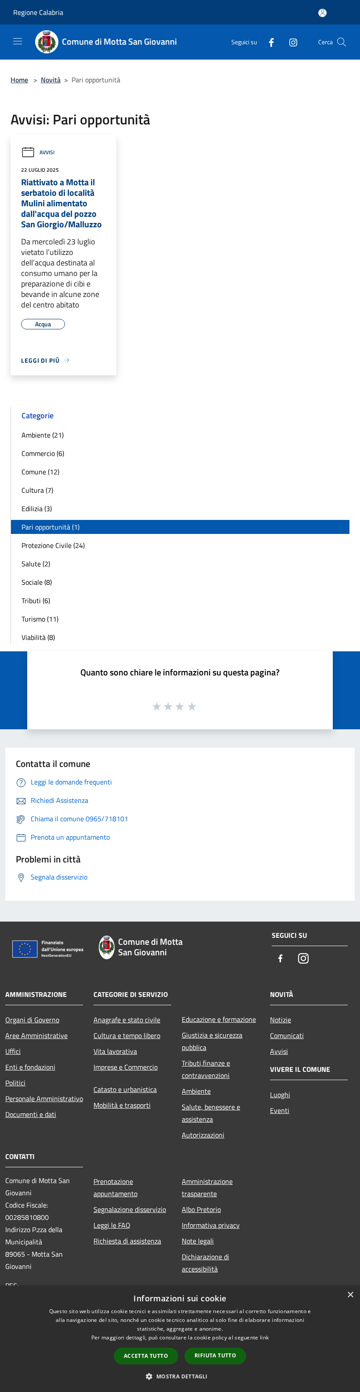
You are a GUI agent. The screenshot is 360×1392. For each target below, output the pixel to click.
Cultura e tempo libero (127, 1035)
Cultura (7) (37, 490)
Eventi (279, 1110)
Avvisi (47, 152)
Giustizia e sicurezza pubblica (212, 1041)
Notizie (280, 1019)
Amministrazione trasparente (207, 1187)
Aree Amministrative (36, 1035)
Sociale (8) (37, 582)
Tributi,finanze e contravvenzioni (206, 1069)
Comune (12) (40, 471)
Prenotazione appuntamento (115, 1187)
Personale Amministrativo (44, 1098)
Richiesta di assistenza (127, 1241)
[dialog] (180, 1339)
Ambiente (196, 1091)
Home (19, 79)
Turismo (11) (40, 619)
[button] (179, 1376)
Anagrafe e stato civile (127, 1019)
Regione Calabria (38, 12)
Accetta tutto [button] (146, 1356)
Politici (15, 1083)
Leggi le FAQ (112, 1225)
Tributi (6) (36, 600)
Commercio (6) (43, 453)
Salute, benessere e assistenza (211, 1113)
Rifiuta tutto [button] (215, 1355)
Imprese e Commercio (126, 1067)
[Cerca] (341, 42)
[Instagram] (290, 42)
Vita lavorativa (115, 1051)
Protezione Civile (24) (53, 545)
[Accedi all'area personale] (322, 13)
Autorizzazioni (203, 1135)
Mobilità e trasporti (122, 1105)
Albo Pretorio (201, 1209)
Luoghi (280, 1094)
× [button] (350, 1295)
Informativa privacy (211, 1225)
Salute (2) (36, 563)
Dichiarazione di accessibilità (205, 1262)
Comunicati (287, 1035)
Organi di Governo (32, 1019)
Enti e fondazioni (30, 1067)
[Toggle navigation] (17, 41)
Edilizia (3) (37, 508)
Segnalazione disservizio (130, 1209)
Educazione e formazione (219, 1019)
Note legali (198, 1241)
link (264, 1337)
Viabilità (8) (38, 637)
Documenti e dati (30, 1114)
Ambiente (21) (43, 435)
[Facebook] (268, 42)
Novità (51, 79)
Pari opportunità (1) (50, 527)
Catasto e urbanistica (125, 1089)
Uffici (13, 1051)
